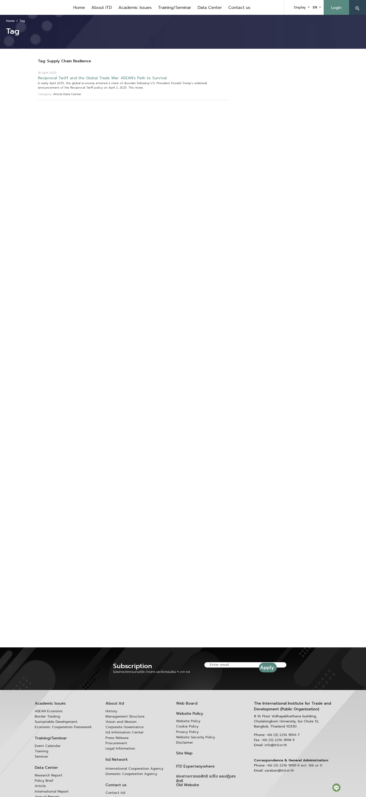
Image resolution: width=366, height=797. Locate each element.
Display (300, 7)
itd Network (116, 759)
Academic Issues (135, 7)
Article (40, 786)
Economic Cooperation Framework (63, 727)
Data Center (210, 7)
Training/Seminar (174, 7)
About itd (114, 703)
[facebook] (254, 7)
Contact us (239, 7)
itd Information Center (124, 732)
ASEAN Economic (49, 711)
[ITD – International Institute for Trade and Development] (35, 7)
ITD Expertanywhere (195, 766)
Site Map (184, 753)
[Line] (336, 787)
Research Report (48, 775)
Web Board (186, 703)
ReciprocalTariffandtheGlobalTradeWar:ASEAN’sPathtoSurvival (102, 78)
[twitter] (276, 7)
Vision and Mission (121, 721)
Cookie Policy (187, 726)
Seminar (41, 756)
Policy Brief (44, 780)
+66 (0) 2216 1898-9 (278, 740)
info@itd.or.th (276, 745)
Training (41, 751)
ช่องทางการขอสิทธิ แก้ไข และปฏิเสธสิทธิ (206, 778)
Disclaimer (184, 742)
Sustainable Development (56, 721)
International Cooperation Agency (134, 768)
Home (79, 7)
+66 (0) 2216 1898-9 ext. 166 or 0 (294, 765)
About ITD (101, 7)
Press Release (117, 737)
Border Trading (47, 716)
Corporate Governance (124, 727)
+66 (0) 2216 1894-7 (283, 734)
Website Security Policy (195, 737)
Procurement (116, 743)
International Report (52, 791)
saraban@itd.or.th (279, 770)
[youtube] (265, 7)
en (315, 7)
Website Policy (189, 713)
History (111, 711)
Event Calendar (48, 745)
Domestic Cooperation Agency (131, 773)
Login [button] (336, 8)
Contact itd (115, 792)
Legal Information (120, 748)
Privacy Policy (187, 731)
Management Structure (124, 716)
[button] (357, 7)
